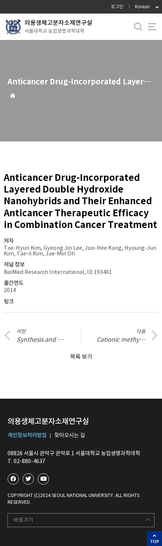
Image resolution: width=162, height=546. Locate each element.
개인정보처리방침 (27, 435)
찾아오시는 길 (69, 435)
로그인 (117, 6)
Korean (142, 6)
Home (13, 95)
